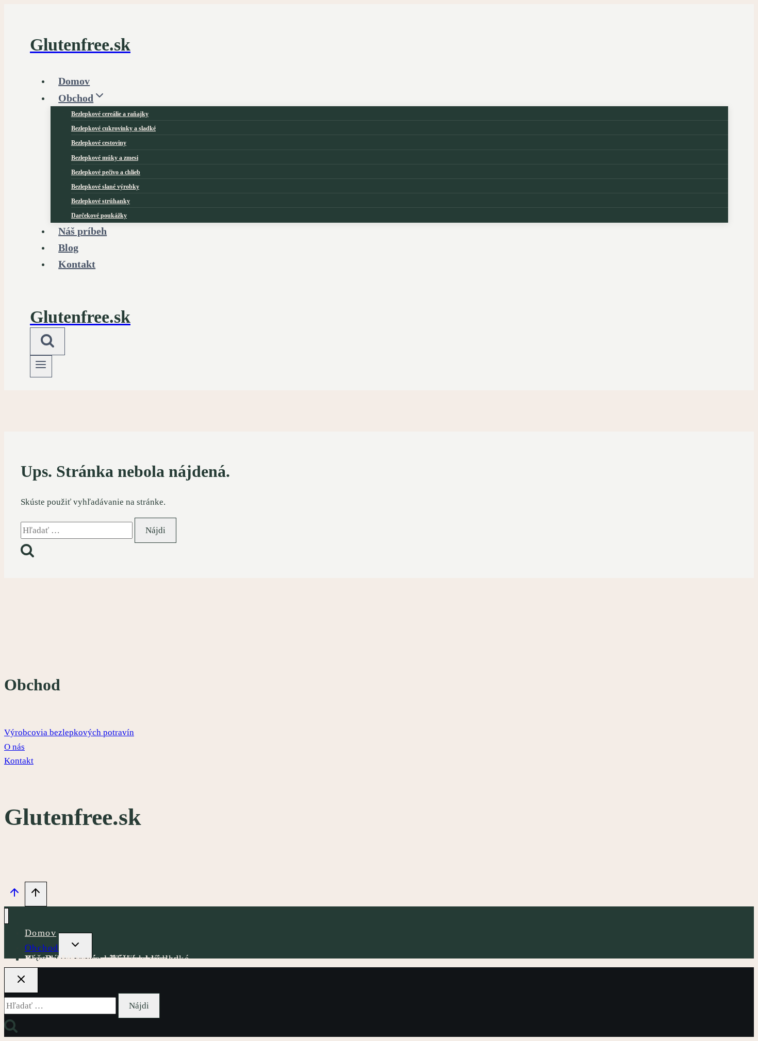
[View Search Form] (47, 341)
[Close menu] (6, 916)
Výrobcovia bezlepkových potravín (69, 732)
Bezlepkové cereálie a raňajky (110, 114)
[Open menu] (41, 366)
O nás (14, 747)
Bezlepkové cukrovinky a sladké (113, 128)
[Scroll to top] (14, 895)
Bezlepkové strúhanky (100, 201)
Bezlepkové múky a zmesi (104, 157)
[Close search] (21, 980)
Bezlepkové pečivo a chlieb (105, 172)
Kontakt (76, 264)
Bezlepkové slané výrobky (105, 186)
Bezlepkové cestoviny (98, 142)
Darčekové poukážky (91, 958)
